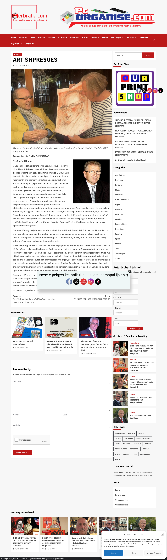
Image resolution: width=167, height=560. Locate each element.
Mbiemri (117, 308)
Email (65, 414)
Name (16, 414)
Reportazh (74, 37)
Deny (134, 553)
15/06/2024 (22, 66)
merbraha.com (19, 558)
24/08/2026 (89, 354)
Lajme (32, 37)
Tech (117, 248)
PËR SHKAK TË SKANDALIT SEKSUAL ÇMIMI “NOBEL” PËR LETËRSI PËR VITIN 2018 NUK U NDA (94, 346)
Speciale (41, 37)
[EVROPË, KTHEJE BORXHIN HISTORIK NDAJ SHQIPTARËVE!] (120, 398)
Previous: (34, 299)
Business (119, 180)
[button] (162, 534)
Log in (117, 490)
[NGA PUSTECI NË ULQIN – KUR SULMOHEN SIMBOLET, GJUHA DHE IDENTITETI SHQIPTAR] (120, 364)
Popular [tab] (129, 336)
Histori (85, 37)
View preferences (154, 553)
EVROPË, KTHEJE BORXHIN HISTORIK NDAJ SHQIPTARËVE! (134, 153)
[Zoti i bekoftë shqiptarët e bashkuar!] (120, 415)
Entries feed (120, 495)
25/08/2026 (20, 348)
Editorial (23, 37)
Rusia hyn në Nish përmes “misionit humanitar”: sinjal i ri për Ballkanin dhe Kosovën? (131, 144)
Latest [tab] (118, 336)
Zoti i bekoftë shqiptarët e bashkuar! (130, 160)
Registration (16, 43)
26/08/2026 (20, 549)
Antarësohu (135, 329)
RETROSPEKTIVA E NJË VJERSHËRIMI (23, 343)
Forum (105, 37)
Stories (118, 244)
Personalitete (121, 224)
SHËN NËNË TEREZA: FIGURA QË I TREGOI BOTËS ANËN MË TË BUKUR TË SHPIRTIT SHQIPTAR (133, 123)
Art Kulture (62, 37)
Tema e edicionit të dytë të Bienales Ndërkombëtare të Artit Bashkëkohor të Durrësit (60, 344)
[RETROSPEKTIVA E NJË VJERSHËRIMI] (27, 327)
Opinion (51, 37)
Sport (117, 239)
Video (117, 258)
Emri (115, 318)
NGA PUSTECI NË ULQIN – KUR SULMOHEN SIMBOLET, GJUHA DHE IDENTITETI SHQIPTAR (133, 134)
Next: (91, 298)
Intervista (95, 37)
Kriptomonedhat (122, 199)
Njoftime (119, 214)
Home (13, 37)
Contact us (29, 43)
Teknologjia (116, 37)
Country (117, 297)
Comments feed (121, 500)
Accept (113, 553)
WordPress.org (121, 505)
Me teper (130, 37)
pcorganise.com (57, 558)
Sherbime (144, 37)
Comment (18, 381)
